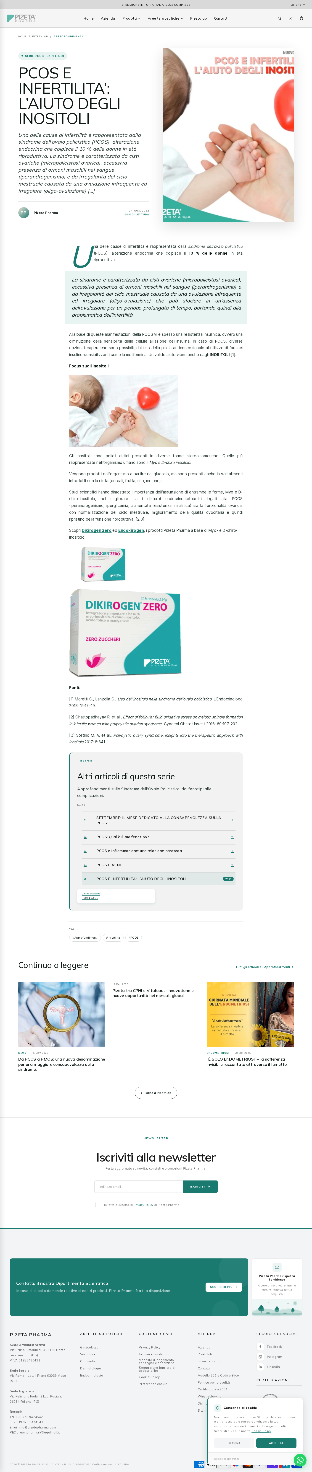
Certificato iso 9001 (213, 1389)
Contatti (221, 18)
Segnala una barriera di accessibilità (157, 1369)
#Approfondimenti (85, 937)
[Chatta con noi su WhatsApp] (300, 1460)
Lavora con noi (209, 1361)
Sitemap (204, 1410)
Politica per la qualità (214, 1382)
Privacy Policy (143, 1204)
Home (89, 18)
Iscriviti (197, 1186)
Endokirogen (131, 530)
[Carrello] (301, 18)
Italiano (295, 4)
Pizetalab (198, 18)
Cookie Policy (261, 1431)
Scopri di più (221, 1287)
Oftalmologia (90, 1361)
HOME (22, 36)
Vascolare (87, 1354)
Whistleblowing (210, 1396)
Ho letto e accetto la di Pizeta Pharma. (141, 1204)
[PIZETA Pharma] (21, 18)
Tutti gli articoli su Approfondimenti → (264, 967)
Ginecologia (89, 1347)
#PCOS (133, 937)
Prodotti (129, 18)
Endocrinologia (91, 1375)
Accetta (276, 1443)
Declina (234, 1443)
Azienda (108, 18)
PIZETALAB (40, 36)
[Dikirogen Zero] (156, 612)
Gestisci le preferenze (226, 1458)
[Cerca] (279, 18)
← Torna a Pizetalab (155, 1093)
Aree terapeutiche (163, 18)
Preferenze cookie (153, 1383)
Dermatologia (90, 1368)
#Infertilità (113, 937)
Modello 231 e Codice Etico (218, 1375)
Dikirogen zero (96, 530)
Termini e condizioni (154, 1354)
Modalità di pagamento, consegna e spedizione (157, 1361)
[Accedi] (290, 18)
